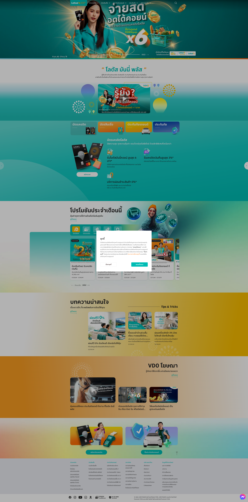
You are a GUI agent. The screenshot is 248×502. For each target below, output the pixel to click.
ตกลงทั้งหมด (139, 264)
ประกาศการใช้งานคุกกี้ (134, 254)
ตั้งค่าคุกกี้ (108, 264)
